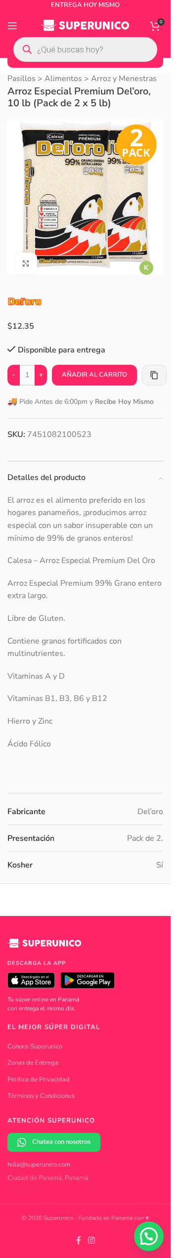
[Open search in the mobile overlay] (85, 49)
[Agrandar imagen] (26, 256)
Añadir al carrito (94, 367)
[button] (149, 1236)
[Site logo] (85, 25)
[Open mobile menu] (12, 26)
